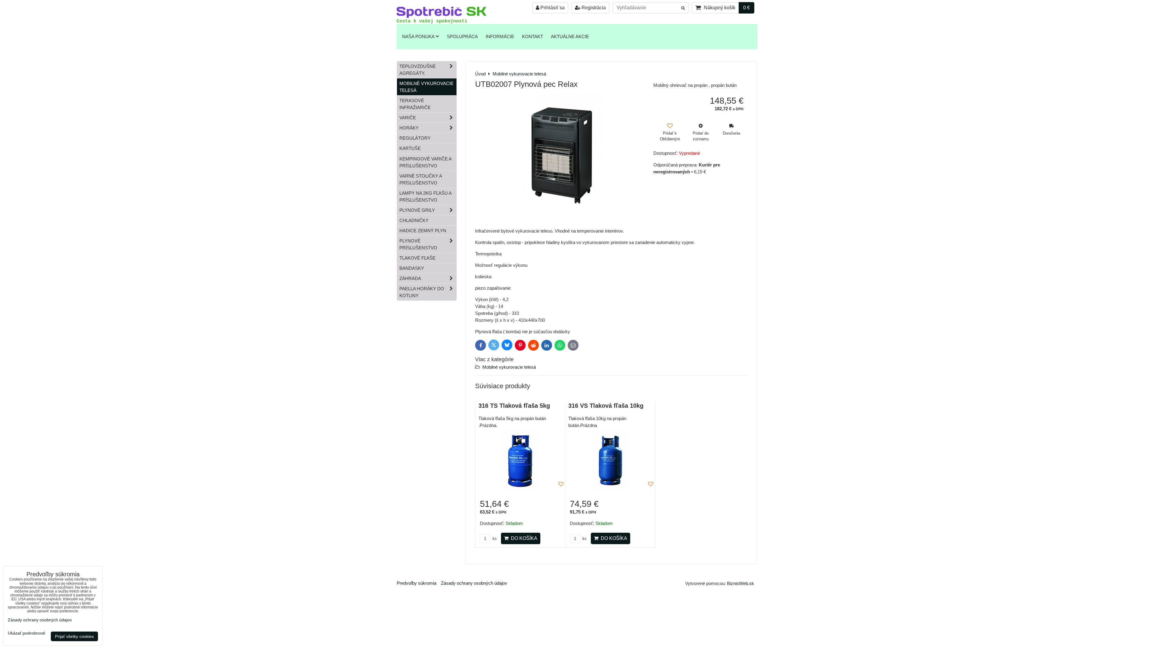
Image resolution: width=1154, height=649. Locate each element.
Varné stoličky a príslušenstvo (420, 179)
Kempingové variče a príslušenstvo (425, 162)
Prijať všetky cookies (74, 636)
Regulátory (415, 138)
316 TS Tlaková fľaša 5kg (514, 405)
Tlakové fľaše (417, 258)
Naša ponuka (418, 36)
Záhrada (410, 278)
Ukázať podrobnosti (26, 633)
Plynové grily (417, 210)
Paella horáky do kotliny (421, 292)
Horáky (409, 127)
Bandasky (411, 268)
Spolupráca (462, 36)
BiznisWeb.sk (740, 583)
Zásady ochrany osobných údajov (474, 583)
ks (494, 538)
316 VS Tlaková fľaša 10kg (605, 405)
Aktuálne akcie (570, 36)
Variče (407, 117)
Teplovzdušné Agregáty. (417, 70)
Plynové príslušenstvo (418, 244)
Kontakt (532, 36)
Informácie (500, 36)
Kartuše (410, 148)
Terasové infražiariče (415, 104)
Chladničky (414, 220)
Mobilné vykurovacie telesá (509, 367)
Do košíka (522, 538)
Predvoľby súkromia (416, 583)
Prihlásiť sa (552, 7)
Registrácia (593, 7)
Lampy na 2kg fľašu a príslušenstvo (425, 196)
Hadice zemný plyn (422, 230)
